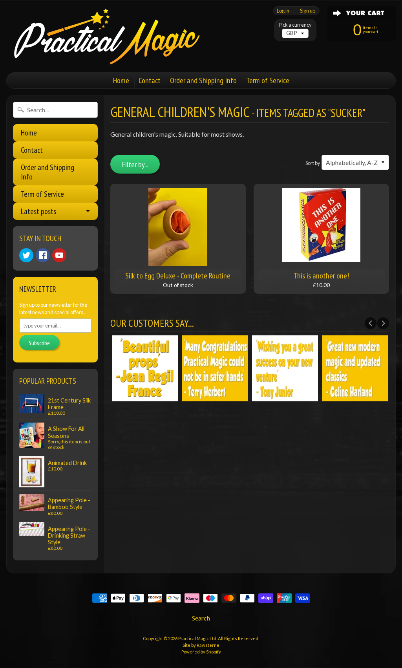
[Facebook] (43, 255)
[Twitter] (26, 255)
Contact (150, 80)
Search (201, 618)
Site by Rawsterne (201, 645)
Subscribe (39, 343)
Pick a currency (295, 25)
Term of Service (267, 80)
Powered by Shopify (201, 651)
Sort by (312, 163)
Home (121, 80)
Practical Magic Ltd (197, 638)
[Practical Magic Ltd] (104, 36)
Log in (283, 10)
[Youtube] (59, 255)
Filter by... (135, 164)
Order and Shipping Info (203, 80)
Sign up (307, 10)
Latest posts (38, 211)
